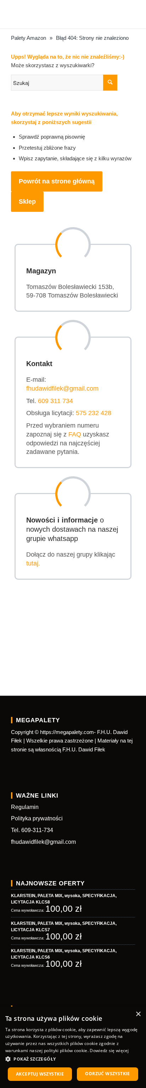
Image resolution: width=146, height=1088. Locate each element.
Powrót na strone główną (57, 181)
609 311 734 (55, 400)
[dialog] (73, 1047)
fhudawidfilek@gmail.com (62, 388)
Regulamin (25, 807)
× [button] (138, 1014)
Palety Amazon (28, 38)
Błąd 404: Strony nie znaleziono (92, 38)
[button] (73, 1059)
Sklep (27, 201)
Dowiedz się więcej (109, 1050)
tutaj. (33, 563)
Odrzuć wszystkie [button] (107, 1074)
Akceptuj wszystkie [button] (40, 1074)
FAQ (74, 434)
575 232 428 (93, 413)
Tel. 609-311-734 (32, 830)
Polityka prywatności (37, 818)
